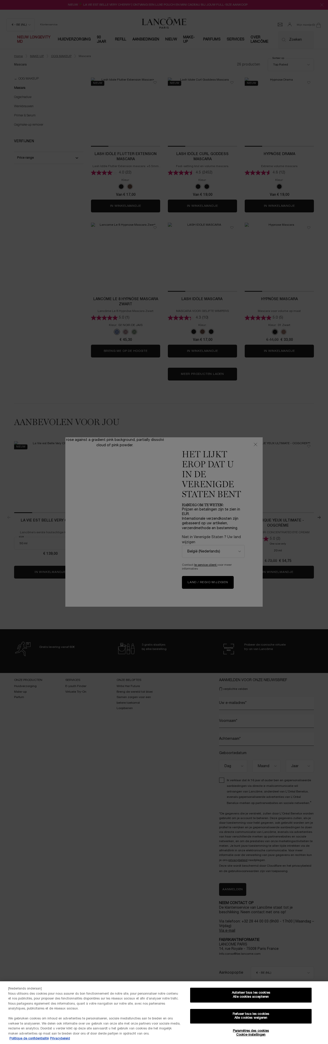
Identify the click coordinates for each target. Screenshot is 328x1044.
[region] (164, 1012)
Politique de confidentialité (29, 1038)
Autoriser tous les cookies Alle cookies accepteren (251, 994)
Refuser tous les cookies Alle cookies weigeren (251, 1016)
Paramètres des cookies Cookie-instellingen (251, 1033)
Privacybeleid (60, 1038)
